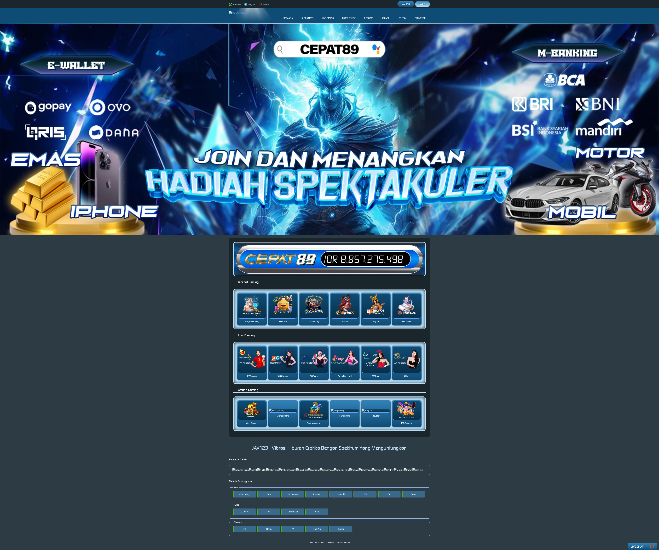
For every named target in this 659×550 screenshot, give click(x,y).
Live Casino (328, 18)
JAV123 (317, 542)
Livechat (265, 4)
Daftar (406, 3)
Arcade (386, 18)
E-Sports (368, 18)
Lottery (402, 18)
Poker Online (349, 18)
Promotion (420, 18)
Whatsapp (237, 4)
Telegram (251, 4)
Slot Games (308, 18)
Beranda (288, 18)
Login (423, 3)
